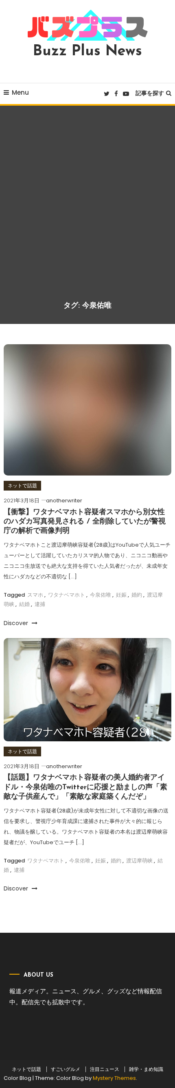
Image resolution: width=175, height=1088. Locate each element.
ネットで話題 (22, 485)
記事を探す (150, 93)
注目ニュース (104, 1069)
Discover (17, 623)
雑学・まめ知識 (146, 1069)
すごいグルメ (65, 1069)
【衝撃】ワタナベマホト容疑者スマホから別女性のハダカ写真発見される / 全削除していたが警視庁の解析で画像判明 (85, 522)
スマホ (35, 595)
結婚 (24, 604)
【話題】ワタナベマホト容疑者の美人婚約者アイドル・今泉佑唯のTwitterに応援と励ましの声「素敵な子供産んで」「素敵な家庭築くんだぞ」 (85, 787)
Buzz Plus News (87, 51)
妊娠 (121, 595)
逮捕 (40, 604)
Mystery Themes (114, 1078)
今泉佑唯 (100, 595)
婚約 (136, 595)
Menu (20, 92)
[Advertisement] (87, 209)
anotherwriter (64, 500)
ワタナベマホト (66, 595)
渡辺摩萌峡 (139, 860)
